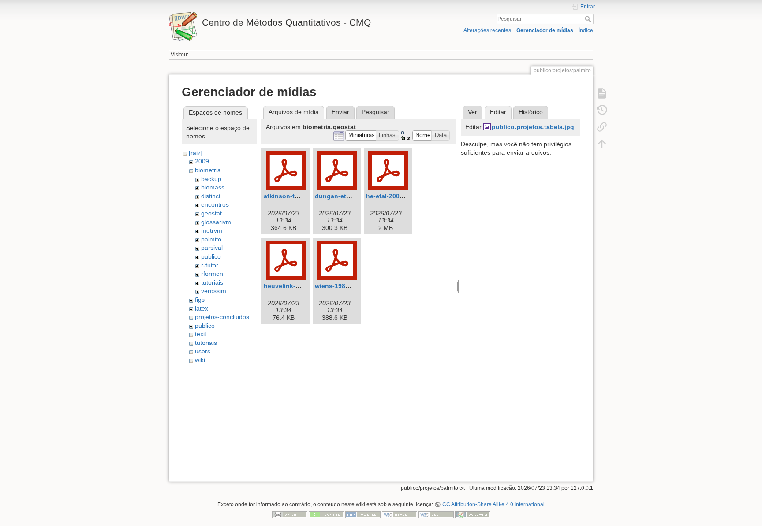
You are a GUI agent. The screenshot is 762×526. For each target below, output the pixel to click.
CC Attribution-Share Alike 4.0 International (493, 504)
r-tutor (209, 265)
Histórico (531, 111)
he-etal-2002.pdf (390, 196)
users (202, 351)
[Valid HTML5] (399, 514)
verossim (213, 290)
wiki (200, 359)
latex (201, 308)
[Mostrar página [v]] (602, 93)
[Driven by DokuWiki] (472, 514)
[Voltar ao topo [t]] (602, 143)
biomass (212, 187)
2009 (202, 161)
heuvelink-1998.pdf (292, 285)
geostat (211, 213)
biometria (208, 170)
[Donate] (326, 514)
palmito (211, 239)
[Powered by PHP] (363, 514)
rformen (212, 273)
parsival (212, 247)
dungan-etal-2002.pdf (347, 196)
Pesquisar (589, 19)
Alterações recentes (487, 30)
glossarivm (216, 222)
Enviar (340, 111)
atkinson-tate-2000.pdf (298, 196)
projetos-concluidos (222, 316)
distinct (210, 196)
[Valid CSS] (436, 514)
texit (200, 333)
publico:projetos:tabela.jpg (533, 126)
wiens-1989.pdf (338, 285)
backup (211, 178)
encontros (215, 204)
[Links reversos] (602, 127)
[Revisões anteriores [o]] (602, 110)
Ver (472, 111)
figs (200, 299)
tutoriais (212, 282)
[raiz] (195, 152)
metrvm (211, 230)
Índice (586, 30)
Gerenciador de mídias (544, 30)
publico (211, 256)
